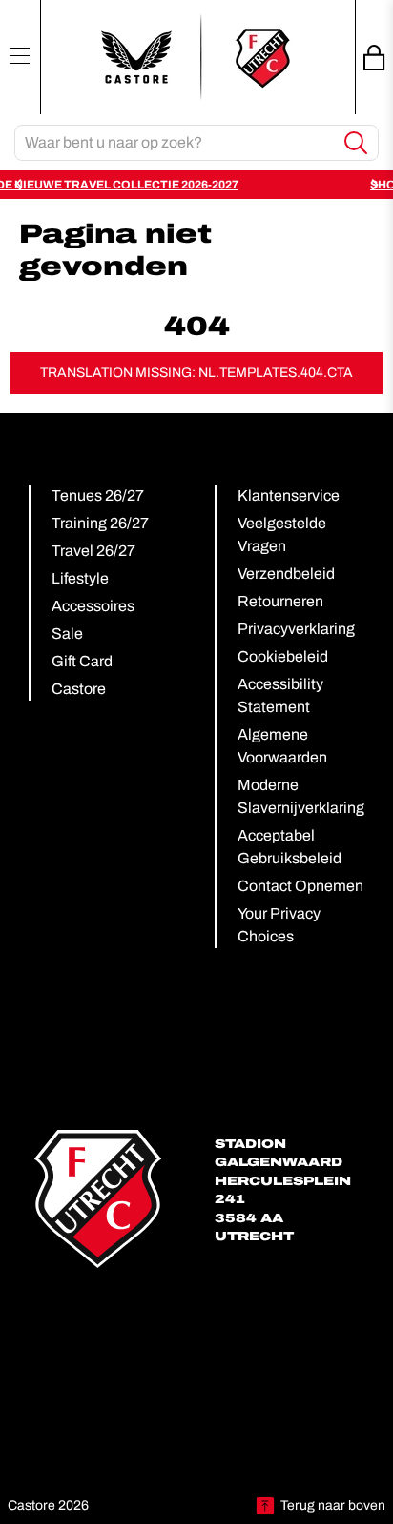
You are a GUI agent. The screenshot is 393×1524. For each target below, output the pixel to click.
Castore (79, 689)
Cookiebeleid (283, 656)
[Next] (373, 184)
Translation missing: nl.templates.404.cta (196, 373)
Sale (67, 633)
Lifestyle (80, 578)
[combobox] (175, 143)
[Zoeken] (356, 143)
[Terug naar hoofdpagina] (196, 57)
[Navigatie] (20, 55)
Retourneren (280, 601)
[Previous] (19, 184)
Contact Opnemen (300, 886)
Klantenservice (289, 495)
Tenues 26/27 (98, 495)
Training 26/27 (100, 523)
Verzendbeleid (286, 573)
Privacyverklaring (296, 629)
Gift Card (82, 661)
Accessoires (93, 606)
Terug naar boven (332, 1505)
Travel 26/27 (93, 551)
